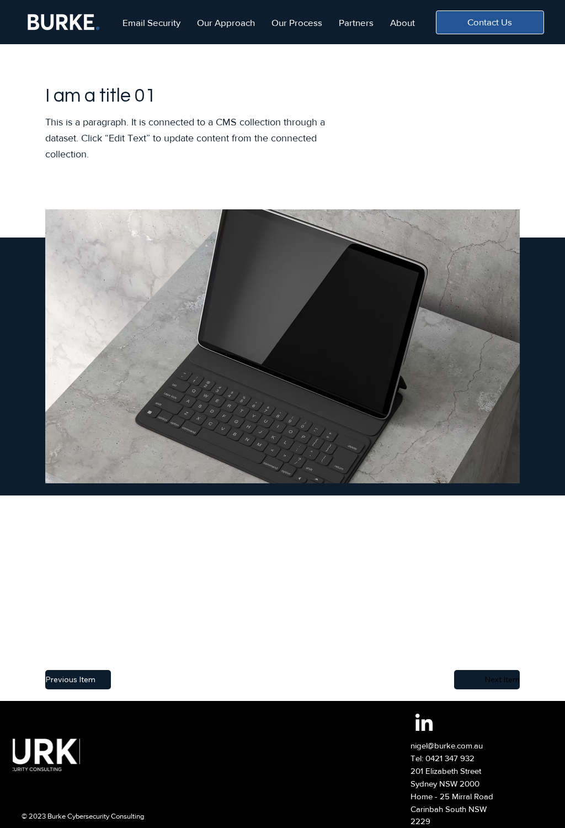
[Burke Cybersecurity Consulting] (424, 724)
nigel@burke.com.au (447, 745)
